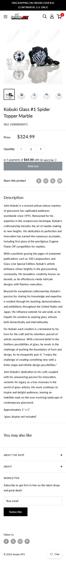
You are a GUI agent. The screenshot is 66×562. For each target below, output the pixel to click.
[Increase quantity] (41, 149)
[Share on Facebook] (38, 180)
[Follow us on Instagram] (20, 541)
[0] (59, 16)
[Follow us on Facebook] (6, 541)
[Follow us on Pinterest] (27, 541)
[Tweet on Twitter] (52, 180)
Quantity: (9, 149)
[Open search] (45, 16)
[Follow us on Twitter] (13, 541)
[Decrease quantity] (21, 149)
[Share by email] (59, 180)
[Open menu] (5, 16)
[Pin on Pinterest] (45, 180)
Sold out (33, 166)
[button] (33, 160)
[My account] (52, 16)
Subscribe (15, 511)
